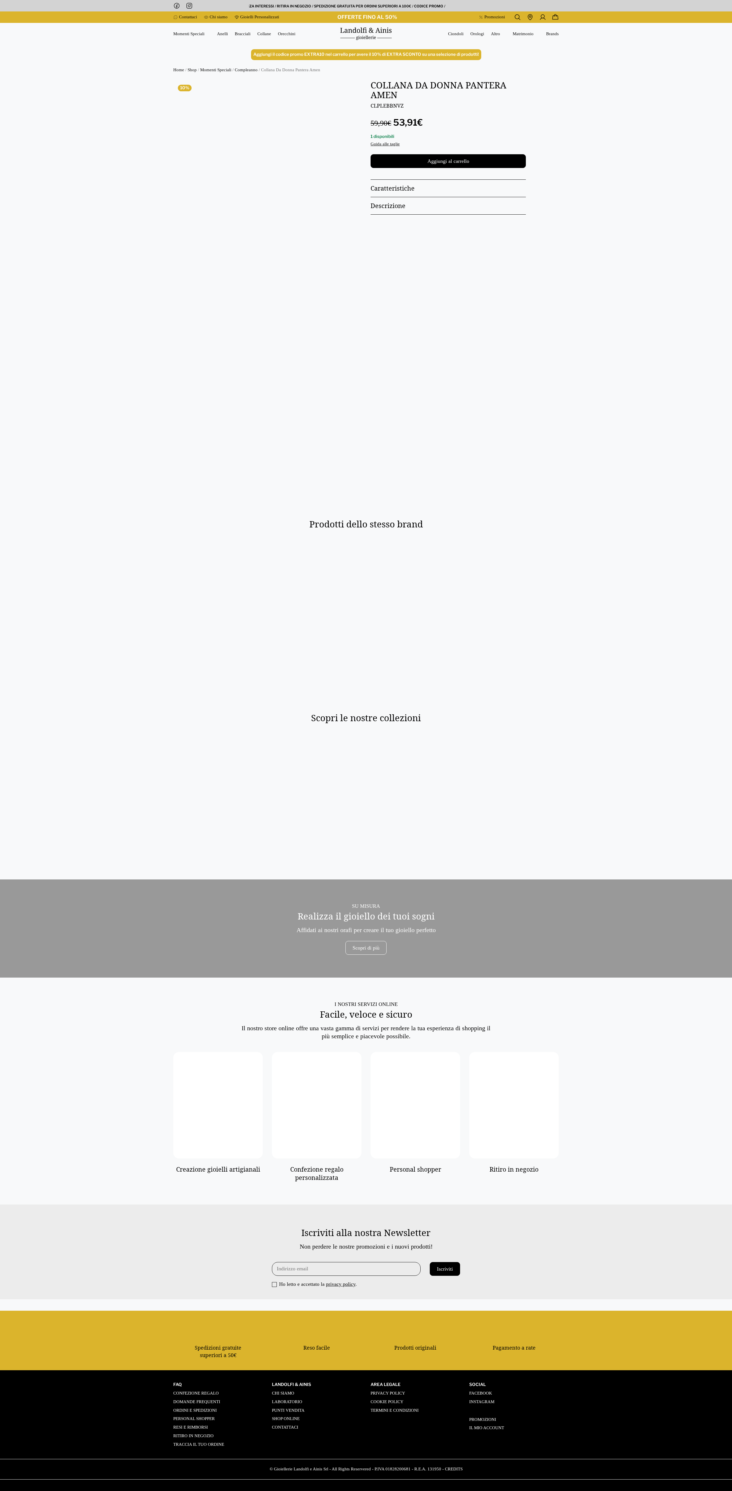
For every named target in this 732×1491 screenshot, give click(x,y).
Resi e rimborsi (190, 1427)
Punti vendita (288, 1410)
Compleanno (246, 70)
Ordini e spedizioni (195, 1410)
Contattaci (285, 1427)
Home (178, 70)
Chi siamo (283, 1393)
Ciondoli (456, 34)
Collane (264, 34)
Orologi (477, 34)
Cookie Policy (387, 1401)
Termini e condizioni (395, 1410)
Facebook (480, 1393)
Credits (454, 1469)
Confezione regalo (196, 1393)
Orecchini (286, 34)
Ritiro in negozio (193, 1435)
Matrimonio (523, 33)
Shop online (286, 1418)
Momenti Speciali (188, 33)
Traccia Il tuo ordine (198, 1444)
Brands (552, 34)
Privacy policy (388, 1393)
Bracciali (242, 34)
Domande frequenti (196, 1401)
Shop (192, 70)
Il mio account (486, 1427)
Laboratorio (287, 1401)
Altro (495, 33)
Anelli (222, 34)
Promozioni (482, 1419)
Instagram (481, 1401)
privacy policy (340, 1284)
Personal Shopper (194, 1418)
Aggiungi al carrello (448, 161)
